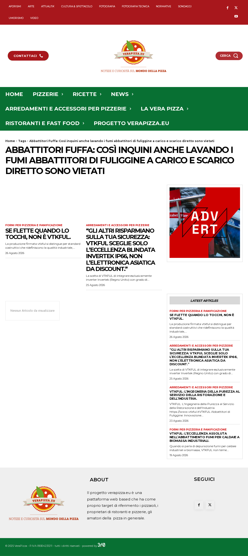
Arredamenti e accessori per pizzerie (117, 225)
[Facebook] (227, 8)
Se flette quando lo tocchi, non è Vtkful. (37, 233)
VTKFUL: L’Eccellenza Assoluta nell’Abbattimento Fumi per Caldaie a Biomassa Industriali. (205, 437)
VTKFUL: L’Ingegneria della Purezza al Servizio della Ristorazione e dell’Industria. (205, 395)
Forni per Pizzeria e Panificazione (33, 225)
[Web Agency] (101, 546)
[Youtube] (236, 16)
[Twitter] (236, 8)
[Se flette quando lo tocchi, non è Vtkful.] (43, 204)
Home (10, 141)
